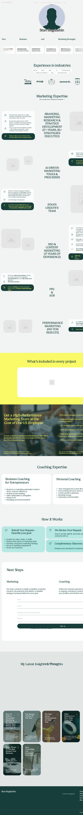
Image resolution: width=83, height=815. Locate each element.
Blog (64, 2)
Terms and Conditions (46, 628)
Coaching (49, 2)
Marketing (43, 2)
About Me (36, 2)
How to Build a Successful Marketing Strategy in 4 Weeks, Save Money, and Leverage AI (11, 721)
